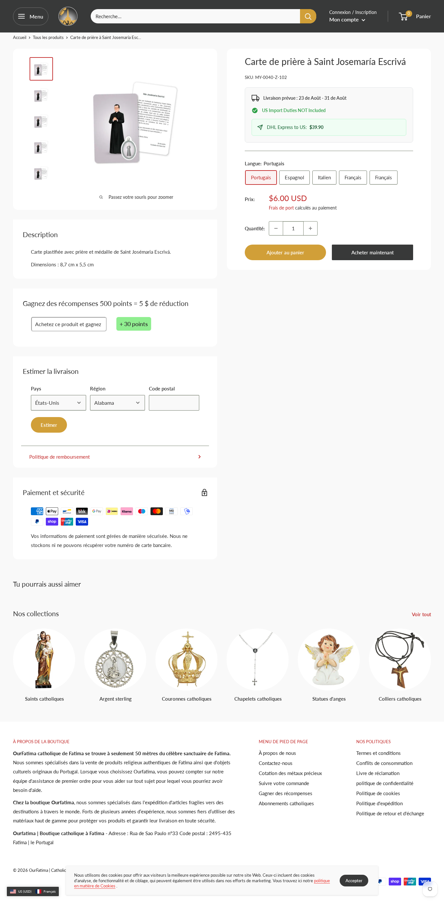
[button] (33, 892)
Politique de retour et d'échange (390, 813)
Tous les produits (48, 37)
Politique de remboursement (59, 457)
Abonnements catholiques (286, 803)
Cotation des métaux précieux (290, 773)
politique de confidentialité (384, 783)
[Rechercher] (308, 16)
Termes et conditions (378, 753)
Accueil (19, 37)
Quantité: (255, 228)
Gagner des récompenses (285, 793)
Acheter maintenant (372, 252)
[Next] (431, 659)
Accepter (354, 880)
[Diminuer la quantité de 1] (276, 228)
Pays (36, 388)
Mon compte (344, 19)
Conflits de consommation (384, 763)
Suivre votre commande (284, 783)
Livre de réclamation (377, 773)
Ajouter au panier (285, 252)
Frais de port (281, 207)
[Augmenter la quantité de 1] (310, 228)
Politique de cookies (378, 793)
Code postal (162, 388)
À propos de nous (277, 753)
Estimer (49, 425)
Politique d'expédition (379, 803)
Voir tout (422, 614)
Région (97, 388)
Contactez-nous (276, 763)
